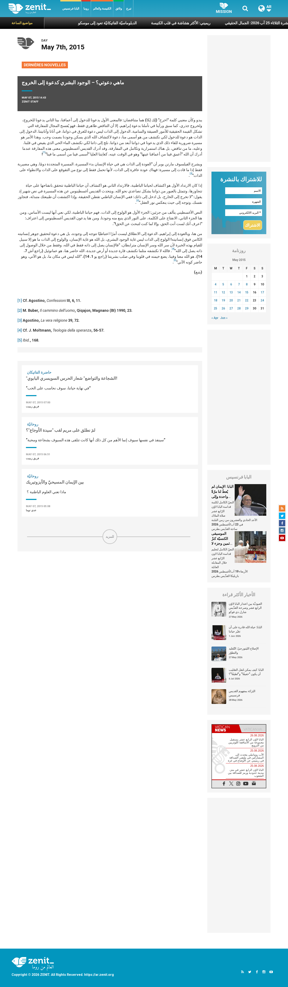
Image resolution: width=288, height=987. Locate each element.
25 (215, 308)
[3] (19, 320)
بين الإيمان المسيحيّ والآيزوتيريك (55, 482)
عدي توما (31, 510)
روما (86, 8)
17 (262, 292)
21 (239, 300)
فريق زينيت (32, 406)
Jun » (223, 318)
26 (223, 308)
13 (231, 292)
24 (262, 300)
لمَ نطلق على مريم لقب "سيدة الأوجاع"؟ (60, 430)
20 (231, 300)
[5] (19, 340)
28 (239, 308)
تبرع (128, 8)
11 (215, 292)
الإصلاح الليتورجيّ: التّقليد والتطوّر (244, 650)
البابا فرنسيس (70, 8)
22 (246, 300)
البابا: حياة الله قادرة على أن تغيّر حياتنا (245, 629)
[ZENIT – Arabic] (34, 8)
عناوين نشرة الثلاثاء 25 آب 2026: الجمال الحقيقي (244, 23)
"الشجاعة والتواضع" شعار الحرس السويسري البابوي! (71, 378)
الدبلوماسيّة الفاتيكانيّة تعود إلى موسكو (89, 23)
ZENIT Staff (30, 101)
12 (223, 292)
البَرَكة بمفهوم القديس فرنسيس (242, 693)
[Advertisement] (109, 574)
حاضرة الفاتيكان (39, 372)
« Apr (214, 318)
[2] (19, 310)
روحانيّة (32, 424)
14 (239, 292)
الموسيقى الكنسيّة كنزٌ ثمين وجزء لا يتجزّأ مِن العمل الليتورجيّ (222, 543)
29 (246, 308)
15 (246, 292)
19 (223, 300)
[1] (19, 300)
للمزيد (110, 537)
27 (231, 308)
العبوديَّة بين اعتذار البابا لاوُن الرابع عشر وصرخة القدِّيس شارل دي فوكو (245, 608)
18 (215, 300)
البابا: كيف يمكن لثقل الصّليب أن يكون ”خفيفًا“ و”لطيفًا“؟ (246, 672)
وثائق (119, 8)
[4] (19, 330)
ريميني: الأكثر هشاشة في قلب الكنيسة (162, 23)
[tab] (225, 728)
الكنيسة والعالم (102, 8)
